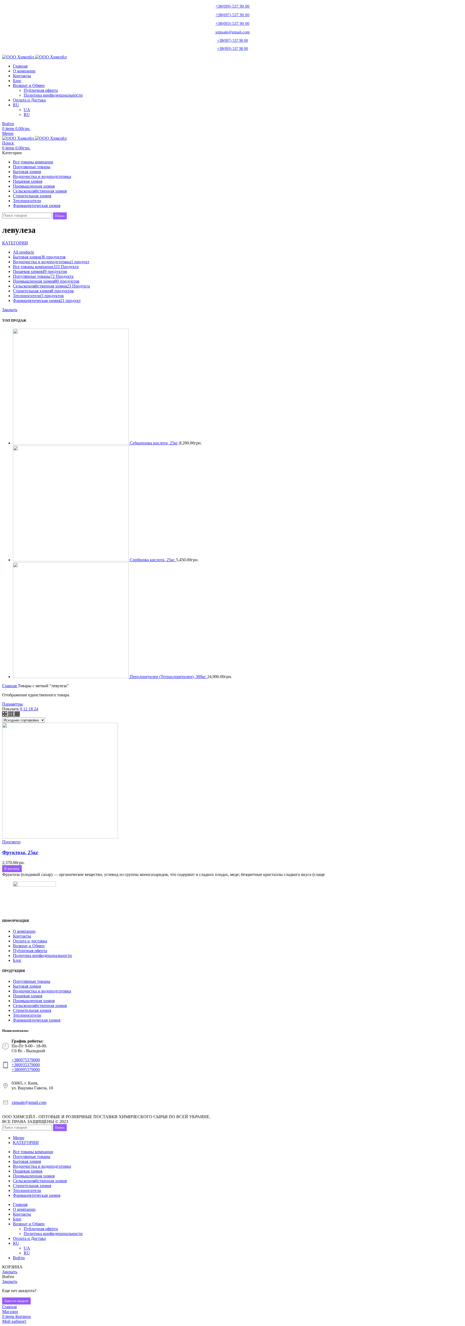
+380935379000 (26, 1064)
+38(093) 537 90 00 (232, 23)
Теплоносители (27, 1015)
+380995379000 (26, 1069)
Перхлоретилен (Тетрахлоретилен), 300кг (168, 676)
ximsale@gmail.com (232, 32)
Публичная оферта (41, 90)
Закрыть (9, 309)
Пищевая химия (27, 996)
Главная (10, 685)
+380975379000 (26, 1060)
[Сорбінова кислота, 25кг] (71, 559)
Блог (17, 960)
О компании (24, 931)
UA (27, 109)
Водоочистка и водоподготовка (42, 991)
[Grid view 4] (17, 715)
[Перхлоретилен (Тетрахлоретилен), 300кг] (71, 676)
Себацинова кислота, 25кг (154, 443)
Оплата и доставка (30, 941)
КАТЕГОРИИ (15, 243)
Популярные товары (31, 981)
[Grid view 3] (11, 715)
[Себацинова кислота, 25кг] (71, 443)
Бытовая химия (27, 986)
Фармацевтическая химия (36, 1020)
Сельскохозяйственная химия (40, 1005)
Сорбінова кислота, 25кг (153, 559)
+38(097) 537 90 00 (232, 15)
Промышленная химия (34, 1000)
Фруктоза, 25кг (20, 852)
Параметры (12, 704)
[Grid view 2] (5, 715)
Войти (19, 1257)
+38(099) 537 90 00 (232, 6)
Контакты (22, 936)
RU (27, 114)
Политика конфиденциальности (53, 95)
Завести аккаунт (16, 1301)
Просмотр (11, 842)
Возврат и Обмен (29, 945)
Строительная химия (32, 1010)
